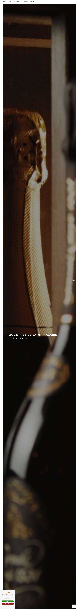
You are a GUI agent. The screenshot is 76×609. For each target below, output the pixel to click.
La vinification (11, 1)
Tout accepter (8, 601)
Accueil (4, 1)
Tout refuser (8, 603)
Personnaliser (8, 606)
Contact (32, 1)
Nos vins (18, 1)
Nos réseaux (25, 1)
